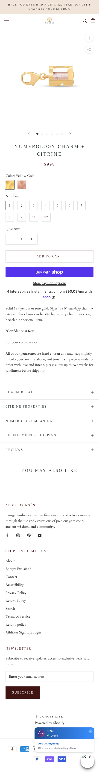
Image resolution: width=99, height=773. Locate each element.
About (10, 561)
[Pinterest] (29, 535)
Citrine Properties (26, 406)
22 (46, 217)
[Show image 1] (37, 134)
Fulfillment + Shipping (31, 435)
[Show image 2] (42, 134)
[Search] (85, 20)
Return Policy (16, 600)
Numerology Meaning (29, 421)
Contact (11, 577)
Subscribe (22, 692)
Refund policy (16, 624)
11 (34, 217)
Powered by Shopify (49, 722)
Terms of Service (18, 616)
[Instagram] (18, 535)
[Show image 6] (62, 134)
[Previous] (28, 133)
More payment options (49, 283)
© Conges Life (49, 716)
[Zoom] (89, 38)
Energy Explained (18, 568)
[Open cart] (93, 20)
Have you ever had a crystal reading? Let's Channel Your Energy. (49, 7)
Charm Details (21, 392)
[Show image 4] (52, 134)
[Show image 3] (47, 134)
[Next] (70, 133)
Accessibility (15, 584)
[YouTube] (39, 535)
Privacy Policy (16, 592)
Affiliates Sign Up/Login (23, 632)
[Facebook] (7, 535)
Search (10, 608)
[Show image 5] (57, 134)
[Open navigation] (6, 20)
